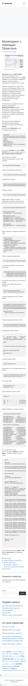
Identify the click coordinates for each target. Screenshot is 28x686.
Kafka (17, 656)
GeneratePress (14, 681)
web (14, 562)
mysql (4, 661)
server (7, 663)
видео (20, 670)
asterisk (8, 651)
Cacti (13, 651)
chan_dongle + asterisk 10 (11, 564)
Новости (14, 668)
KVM (19, 656)
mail (15, 659)
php (10, 661)
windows (5, 668)
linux (22, 656)
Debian (20, 651)
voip (14, 666)
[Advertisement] (14, 22)
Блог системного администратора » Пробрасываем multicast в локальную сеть (13, 638)
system (10, 562)
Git (19, 653)
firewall (7, 653)
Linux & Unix (18, 560)
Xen (9, 668)
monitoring (5, 562)
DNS (23, 651)
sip (9, 663)
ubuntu (4, 666)
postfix (12, 661)
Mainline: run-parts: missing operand (12, 615)
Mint (18, 658)
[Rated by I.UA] (3, 675)
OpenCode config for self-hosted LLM (12, 605)
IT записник (7, 3)
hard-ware (11, 560)
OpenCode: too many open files (10, 608)
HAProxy (22, 653)
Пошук (4, 590)
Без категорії (7, 558)
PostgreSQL (17, 661)
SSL (14, 663)
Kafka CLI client (6, 612)
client (16, 651)
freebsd (11, 653)
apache (3, 651)
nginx (7, 661)
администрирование (7, 670)
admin (3, 626)
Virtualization (9, 666)
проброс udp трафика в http (14, 640)
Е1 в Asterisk (11, 626)
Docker (3, 653)
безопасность (15, 670)
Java (14, 656)
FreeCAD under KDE (7, 610)
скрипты (23, 670)
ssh (12, 663)
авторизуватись (6, 581)
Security (23, 661)
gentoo (6, 560)
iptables (10, 656)
